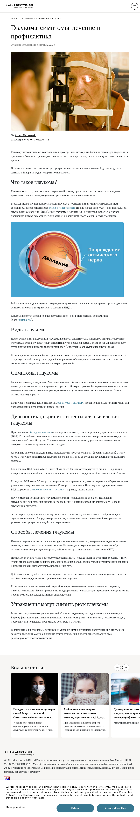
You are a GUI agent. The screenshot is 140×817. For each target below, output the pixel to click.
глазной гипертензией (62, 208)
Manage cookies (15, 807)
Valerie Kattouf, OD (38, 139)
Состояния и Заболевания (35, 18)
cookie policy (19, 797)
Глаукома (56, 18)
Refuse (75, 808)
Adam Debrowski (25, 135)
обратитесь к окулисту (70, 402)
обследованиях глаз (40, 432)
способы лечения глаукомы (48, 489)
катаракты (25, 320)
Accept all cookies (115, 808)
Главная (15, 18)
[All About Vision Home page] (18, 6)
